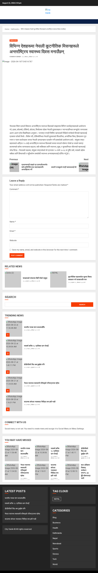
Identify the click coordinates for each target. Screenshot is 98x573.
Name (13, 222)
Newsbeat (57, 543)
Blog (54, 517)
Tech (55, 559)
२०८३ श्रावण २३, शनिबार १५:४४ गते (31, 281)
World (55, 564)
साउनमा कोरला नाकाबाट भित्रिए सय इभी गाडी (39, 402)
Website (13, 240)
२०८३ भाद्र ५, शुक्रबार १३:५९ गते (32, 386)
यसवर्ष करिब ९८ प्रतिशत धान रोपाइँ (36, 346)
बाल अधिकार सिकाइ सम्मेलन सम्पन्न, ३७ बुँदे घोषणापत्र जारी (85, 471)
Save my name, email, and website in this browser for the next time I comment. (45, 250)
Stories (56, 554)
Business (56, 523)
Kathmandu (13, 40)
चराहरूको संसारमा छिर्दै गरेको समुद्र (35, 278)
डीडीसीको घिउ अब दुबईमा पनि (34, 364)
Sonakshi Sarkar (15, 56)
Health (55, 528)
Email (12, 231)
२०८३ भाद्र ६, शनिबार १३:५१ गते (32, 330)
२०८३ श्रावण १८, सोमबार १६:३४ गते (76, 282)
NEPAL (57, 499)
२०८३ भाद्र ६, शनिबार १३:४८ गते (32, 348)
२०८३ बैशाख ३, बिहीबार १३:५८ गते (30, 56)
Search (10, 297)
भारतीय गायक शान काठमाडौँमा (34, 327)
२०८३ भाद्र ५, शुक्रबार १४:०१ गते (32, 367)
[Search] (94, 21)
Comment (14, 189)
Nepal (55, 538)
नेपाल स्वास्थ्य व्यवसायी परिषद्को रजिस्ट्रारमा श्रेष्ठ (41, 383)
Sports (55, 549)
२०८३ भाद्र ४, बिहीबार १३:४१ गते (32, 404)
